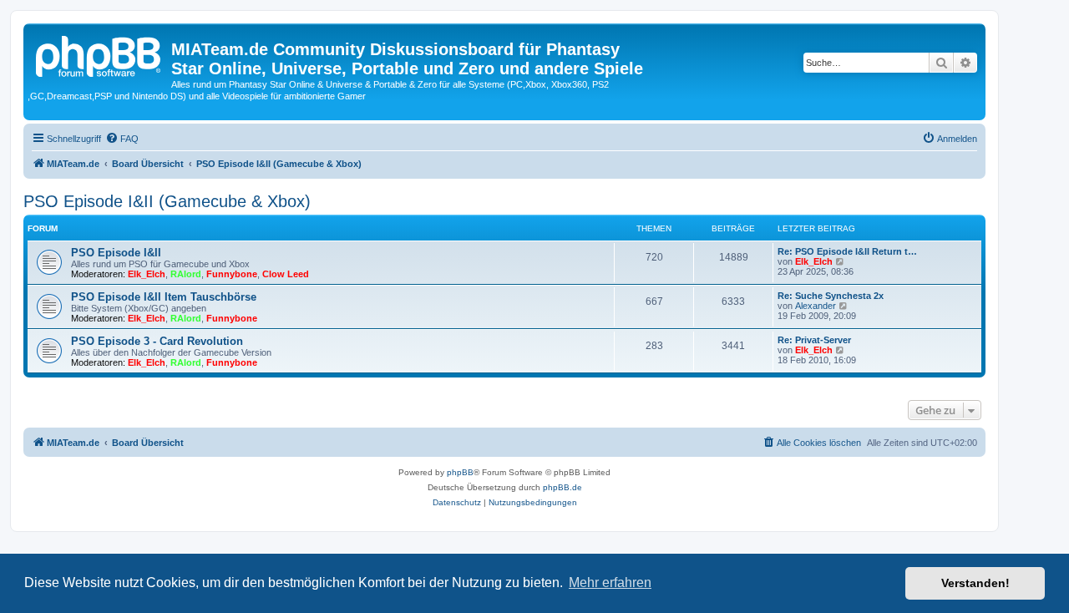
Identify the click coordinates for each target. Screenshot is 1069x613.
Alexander (815, 306)
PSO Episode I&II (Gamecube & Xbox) (167, 201)
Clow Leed (285, 274)
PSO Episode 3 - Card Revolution (157, 341)
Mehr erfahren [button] (610, 582)
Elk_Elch (146, 274)
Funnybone (231, 274)
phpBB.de (562, 487)
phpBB (460, 472)
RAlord (185, 274)
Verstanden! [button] (975, 583)
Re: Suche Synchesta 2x (831, 296)
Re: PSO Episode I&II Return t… (847, 251)
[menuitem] (122, 139)
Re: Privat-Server (814, 340)
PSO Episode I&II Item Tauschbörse (163, 297)
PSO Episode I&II (116, 252)
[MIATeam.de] (99, 54)
